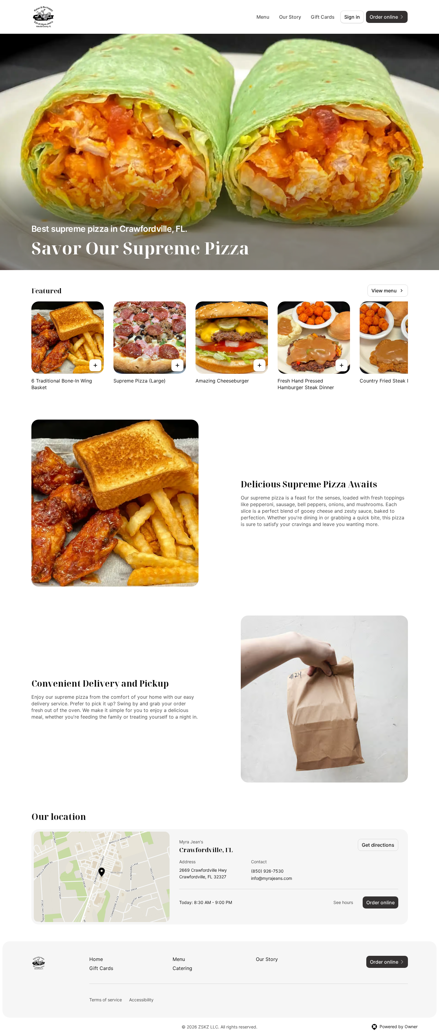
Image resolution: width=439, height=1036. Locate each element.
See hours (343, 902)
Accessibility (141, 999)
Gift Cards (323, 17)
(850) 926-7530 (267, 871)
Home (96, 959)
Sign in (352, 17)
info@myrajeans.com (271, 878)
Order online (380, 902)
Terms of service (105, 999)
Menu (262, 17)
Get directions (378, 845)
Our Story (290, 17)
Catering (182, 968)
